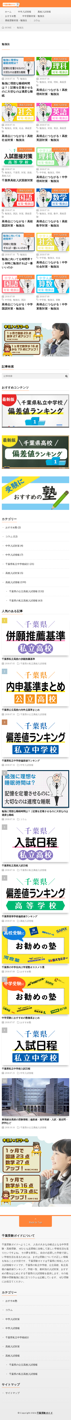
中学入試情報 (24, 11)
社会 (21, 128)
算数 (58, 300)
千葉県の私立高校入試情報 (23, 600)
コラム (36, 20)
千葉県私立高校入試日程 (15, 865)
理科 (56, 82)
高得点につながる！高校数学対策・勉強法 (52, 223)
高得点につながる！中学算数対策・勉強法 (52, 306)
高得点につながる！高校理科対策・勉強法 (52, 91)
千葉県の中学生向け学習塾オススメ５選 (23, 967)
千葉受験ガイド (45, 1412)
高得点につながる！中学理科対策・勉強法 (52, 179)
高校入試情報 (44, 11)
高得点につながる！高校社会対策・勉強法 (17, 138)
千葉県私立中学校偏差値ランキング (21, 760)
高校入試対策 (60, 59)
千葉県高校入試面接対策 (17, 180)
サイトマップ (12, 1392)
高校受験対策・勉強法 (16, 20)
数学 (56, 213)
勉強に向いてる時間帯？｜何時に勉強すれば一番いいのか (17, 263)
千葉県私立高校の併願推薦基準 (18, 658)
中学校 (43, 172)
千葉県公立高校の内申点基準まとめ (21, 709)
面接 (29, 172)
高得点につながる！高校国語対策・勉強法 (17, 223)
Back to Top (35, 1222)
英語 (56, 128)
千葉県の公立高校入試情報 (23, 591)
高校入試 (6, 176)
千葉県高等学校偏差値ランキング (19, 916)
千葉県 (16, 172)
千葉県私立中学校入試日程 (16, 1068)
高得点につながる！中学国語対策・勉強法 (17, 306)
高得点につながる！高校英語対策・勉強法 (52, 138)
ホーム (8, 11)
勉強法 (23, 79)
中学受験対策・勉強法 (33, 16)
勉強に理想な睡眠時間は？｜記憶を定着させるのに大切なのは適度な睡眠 (17, 89)
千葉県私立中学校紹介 (17, 564)
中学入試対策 (60, 149)
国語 (15, 213)
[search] (66, 376)
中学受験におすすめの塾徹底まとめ (21, 1017)
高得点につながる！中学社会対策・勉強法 (52, 264)
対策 (50, 82)
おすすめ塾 (10, 16)
